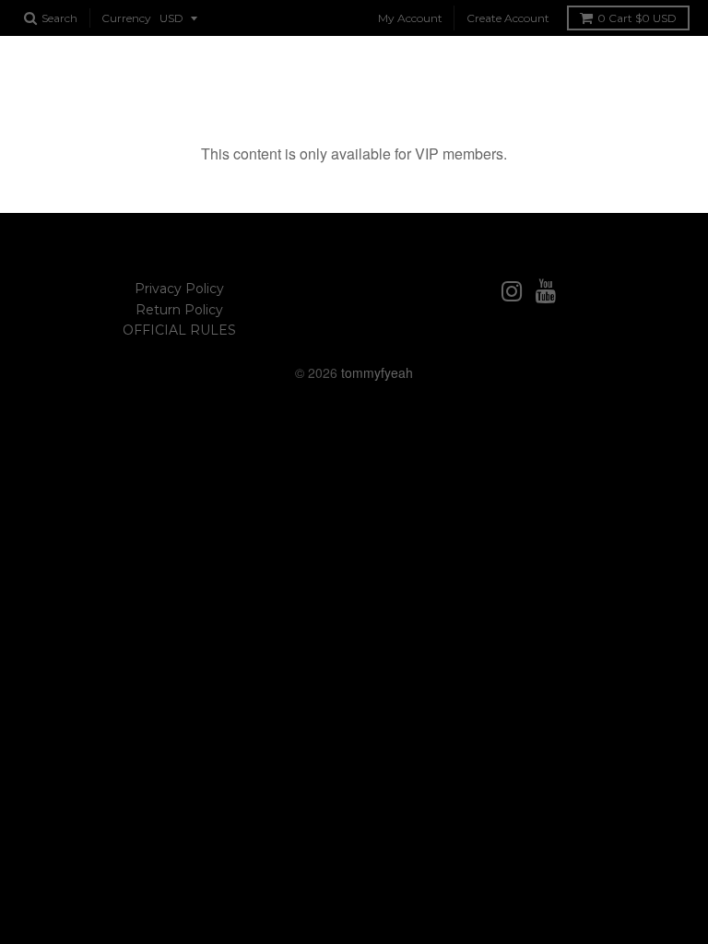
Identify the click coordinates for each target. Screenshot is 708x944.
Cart (637, 18)
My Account (410, 18)
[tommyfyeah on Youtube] (546, 292)
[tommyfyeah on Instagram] (512, 292)
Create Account (507, 18)
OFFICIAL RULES (179, 330)
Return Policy (179, 309)
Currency (126, 18)
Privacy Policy (179, 288)
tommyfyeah (377, 372)
